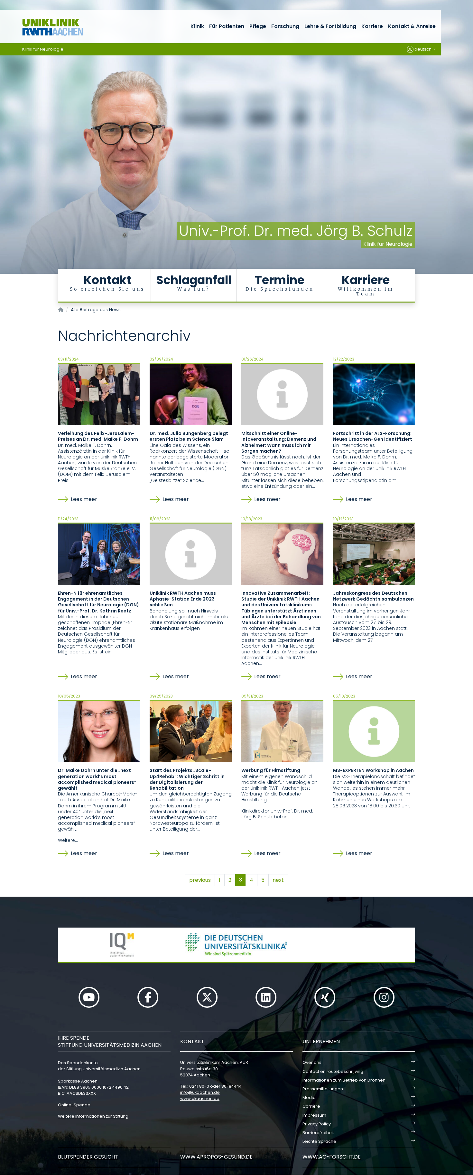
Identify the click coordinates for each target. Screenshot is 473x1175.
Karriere (372, 26)
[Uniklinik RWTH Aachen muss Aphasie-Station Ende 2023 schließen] (191, 554)
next (278, 880)
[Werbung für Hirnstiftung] (282, 731)
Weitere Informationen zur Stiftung (93, 1116)
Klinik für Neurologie (42, 49)
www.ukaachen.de (199, 1098)
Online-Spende (74, 1105)
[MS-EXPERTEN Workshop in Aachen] (374, 731)
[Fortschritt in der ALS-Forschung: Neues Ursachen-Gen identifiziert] (374, 394)
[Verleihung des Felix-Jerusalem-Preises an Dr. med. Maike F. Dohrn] (99, 394)
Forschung (285, 26)
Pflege (257, 26)
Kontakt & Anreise (412, 26)
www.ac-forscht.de (331, 1157)
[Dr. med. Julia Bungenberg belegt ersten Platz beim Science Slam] (191, 394)
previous (200, 880)
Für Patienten (226, 26)
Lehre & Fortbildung (330, 26)
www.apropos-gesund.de (216, 1157)
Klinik (197, 26)
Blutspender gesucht (88, 1157)
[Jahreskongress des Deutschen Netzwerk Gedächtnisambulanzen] (374, 554)
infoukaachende (200, 1092)
